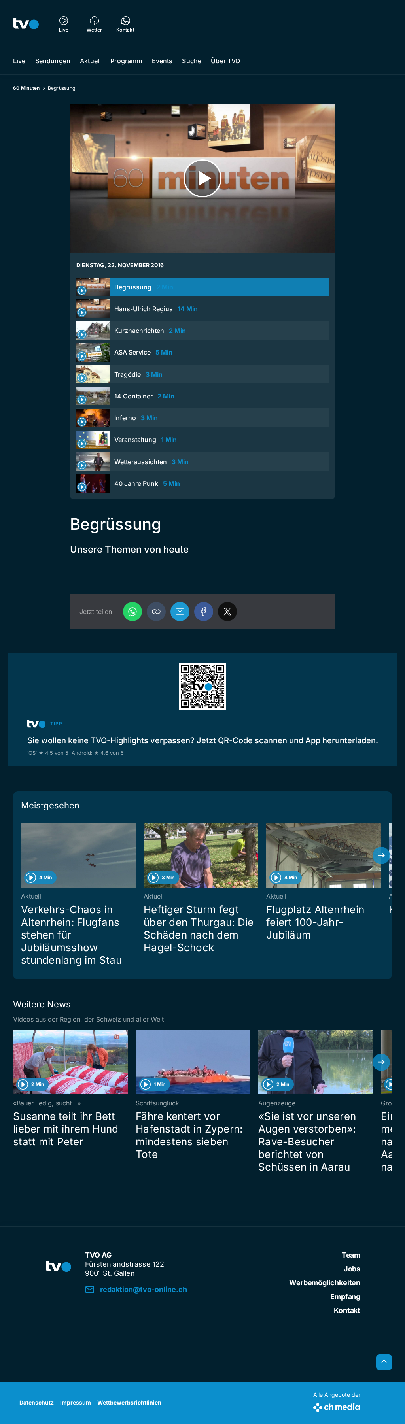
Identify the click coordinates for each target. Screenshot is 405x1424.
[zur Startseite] (26, 23)
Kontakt (347, 1310)
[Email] (179, 611)
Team (351, 1255)
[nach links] (23, 855)
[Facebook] (203, 611)
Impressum (75, 1402)
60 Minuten (26, 88)
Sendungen (52, 61)
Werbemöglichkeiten (324, 1283)
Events (162, 61)
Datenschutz (36, 1402)
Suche (191, 61)
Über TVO (225, 61)
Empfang (345, 1296)
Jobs (352, 1269)
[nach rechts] (381, 855)
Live (19, 61)
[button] (156, 611)
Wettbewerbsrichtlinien (129, 1402)
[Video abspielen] (202, 178)
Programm (126, 61)
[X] (227, 611)
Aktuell (90, 61)
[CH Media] (336, 1406)
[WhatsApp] (132, 611)
